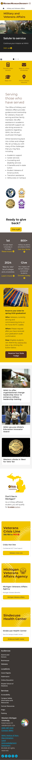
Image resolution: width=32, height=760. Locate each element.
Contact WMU (7, 731)
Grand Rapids (6, 673)
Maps (3, 710)
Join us (6, 48)
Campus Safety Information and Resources (7, 700)
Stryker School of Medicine (7, 685)
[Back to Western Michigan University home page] (14, 3)
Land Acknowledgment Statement (9, 743)
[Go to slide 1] (13, 59)
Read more (7, 251)
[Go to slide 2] (16, 59)
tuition (14, 507)
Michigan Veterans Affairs (16, 597)
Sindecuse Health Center (16, 639)
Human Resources (7, 706)
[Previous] (3, 28)
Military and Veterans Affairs (14, 15)
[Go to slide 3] (18, 59)
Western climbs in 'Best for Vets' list (14, 460)
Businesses (5, 660)
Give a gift (16, 229)
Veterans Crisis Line (16, 553)
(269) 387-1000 (7, 728)
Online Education (7, 680)
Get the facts (24, 249)
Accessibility (5, 695)
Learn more (6, 276)
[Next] (29, 28)
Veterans (4, 664)
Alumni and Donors (5, 656)
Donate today (24, 275)
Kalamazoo (5, 676)
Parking (4, 713)
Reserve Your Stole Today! (16, 354)
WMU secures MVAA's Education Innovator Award (13, 429)
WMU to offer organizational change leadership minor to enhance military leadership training (14, 394)
